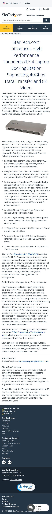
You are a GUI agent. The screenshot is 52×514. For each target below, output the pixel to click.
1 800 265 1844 (16, 479)
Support (19, 28)
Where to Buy (10, 411)
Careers (5, 428)
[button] (26, 487)
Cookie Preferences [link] (10, 506)
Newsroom (6, 421)
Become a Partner (11, 408)
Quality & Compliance (10, 431)
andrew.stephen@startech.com (33, 361)
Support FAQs (7, 446)
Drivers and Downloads (11, 443)
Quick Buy (8, 413)
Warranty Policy (8, 451)
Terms (4, 499)
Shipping (5, 453)
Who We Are (32, 28)
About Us (5, 426)
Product (6, 28)
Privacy (5, 501)
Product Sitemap (9, 504)
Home (4, 33)
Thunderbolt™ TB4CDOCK (26, 254)
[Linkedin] (4, 462)
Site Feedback (7, 496)
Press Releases (15, 33)
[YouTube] (9, 462)
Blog (3, 433)
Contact (5, 423)
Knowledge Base (8, 441)
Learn (45, 28)
